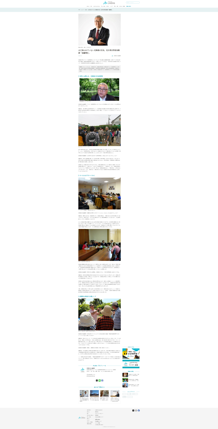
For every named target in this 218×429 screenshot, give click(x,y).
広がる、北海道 (122, 6)
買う (91, 6)
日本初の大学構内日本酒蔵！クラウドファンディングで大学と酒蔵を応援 (94, 399)
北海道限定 (124, 396)
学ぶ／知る (103, 6)
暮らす (108, 6)
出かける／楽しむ (97, 6)
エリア (111, 6)
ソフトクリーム (130, 396)
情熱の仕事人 (128, 6)
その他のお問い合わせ (99, 424)
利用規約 (96, 415)
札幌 (86, 9)
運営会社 (96, 411)
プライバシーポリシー (99, 413)
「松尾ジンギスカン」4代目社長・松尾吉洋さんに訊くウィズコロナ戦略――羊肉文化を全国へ (114, 399)
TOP (79, 9)
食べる (88, 6)
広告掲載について (98, 421)
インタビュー (89, 47)
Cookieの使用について (99, 416)
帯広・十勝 (116, 6)
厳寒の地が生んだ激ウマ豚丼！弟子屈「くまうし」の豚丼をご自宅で (104, 399)
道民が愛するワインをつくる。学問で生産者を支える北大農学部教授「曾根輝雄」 (84, 399)
